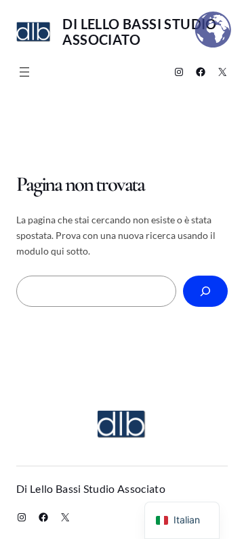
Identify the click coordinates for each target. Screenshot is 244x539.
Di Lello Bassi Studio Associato (139, 32)
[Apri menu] (24, 72)
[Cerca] (205, 292)
